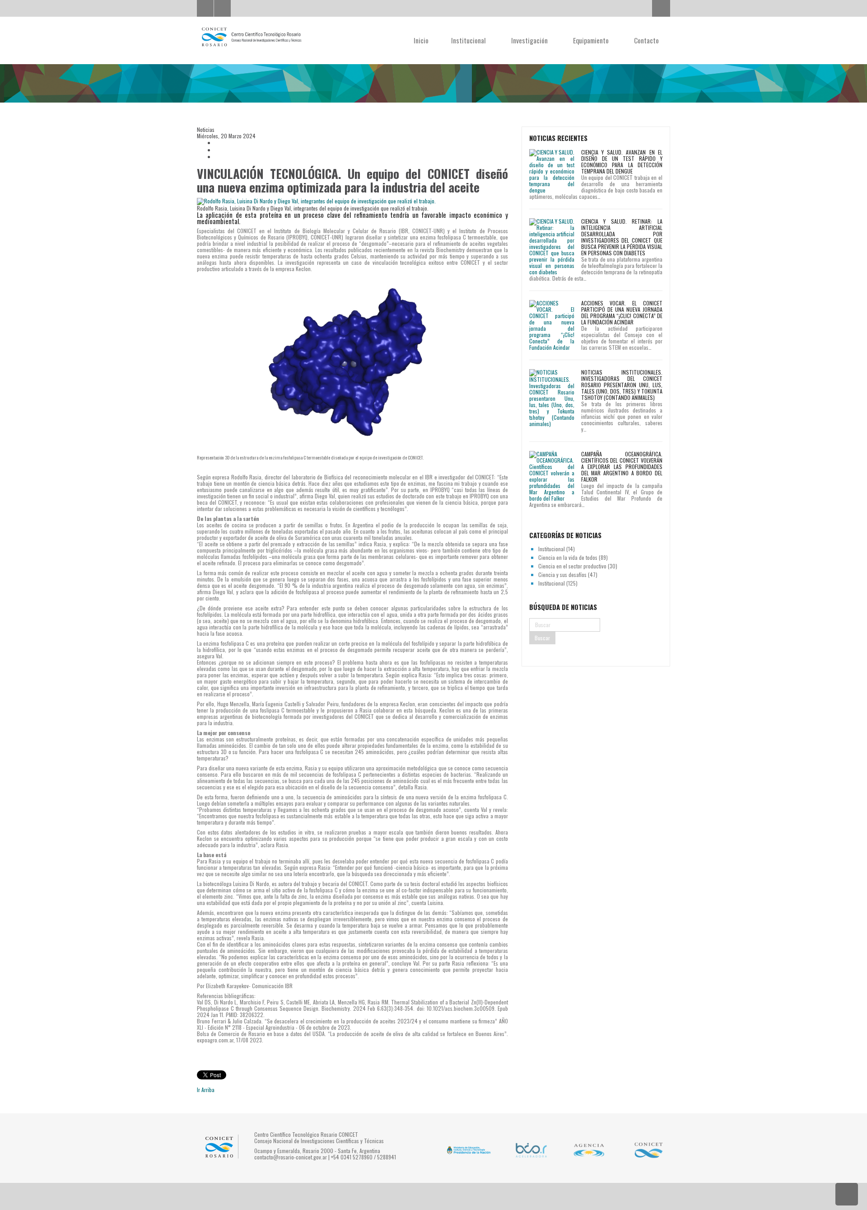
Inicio (421, 40)
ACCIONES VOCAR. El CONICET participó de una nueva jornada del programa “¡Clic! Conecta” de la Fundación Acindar (621, 312)
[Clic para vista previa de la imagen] (352, 201)
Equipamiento (592, 40)
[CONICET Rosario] (251, 37)
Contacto (646, 40)
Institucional (469, 40)
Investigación (530, 40)
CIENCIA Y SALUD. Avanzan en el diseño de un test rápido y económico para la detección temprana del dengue (621, 161)
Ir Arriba (205, 1089)
